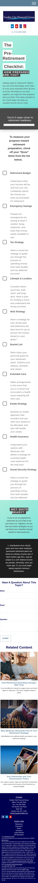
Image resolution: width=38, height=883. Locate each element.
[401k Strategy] (5, 311)
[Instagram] (24, 26)
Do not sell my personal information (13, 864)
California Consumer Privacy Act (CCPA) (22, 861)
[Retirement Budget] (5, 173)
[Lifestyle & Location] (5, 278)
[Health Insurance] (5, 436)
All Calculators (19, 835)
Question (3, 619)
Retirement (19, 824)
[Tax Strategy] (5, 242)
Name (2, 591)
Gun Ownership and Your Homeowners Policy (19, 777)
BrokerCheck (5, 840)
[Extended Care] (5, 374)
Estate (19, 828)
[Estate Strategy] (5, 403)
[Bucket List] (5, 344)
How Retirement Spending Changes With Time (19, 684)
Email (2, 605)
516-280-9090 (20, 31)
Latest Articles (19, 832)
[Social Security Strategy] (5, 469)
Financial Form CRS (9, 836)
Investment (19, 826)
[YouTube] (16, 26)
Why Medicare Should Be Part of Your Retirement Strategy (19, 732)
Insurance (19, 830)
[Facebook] (21, 26)
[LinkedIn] (12, 26)
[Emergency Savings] (5, 206)
